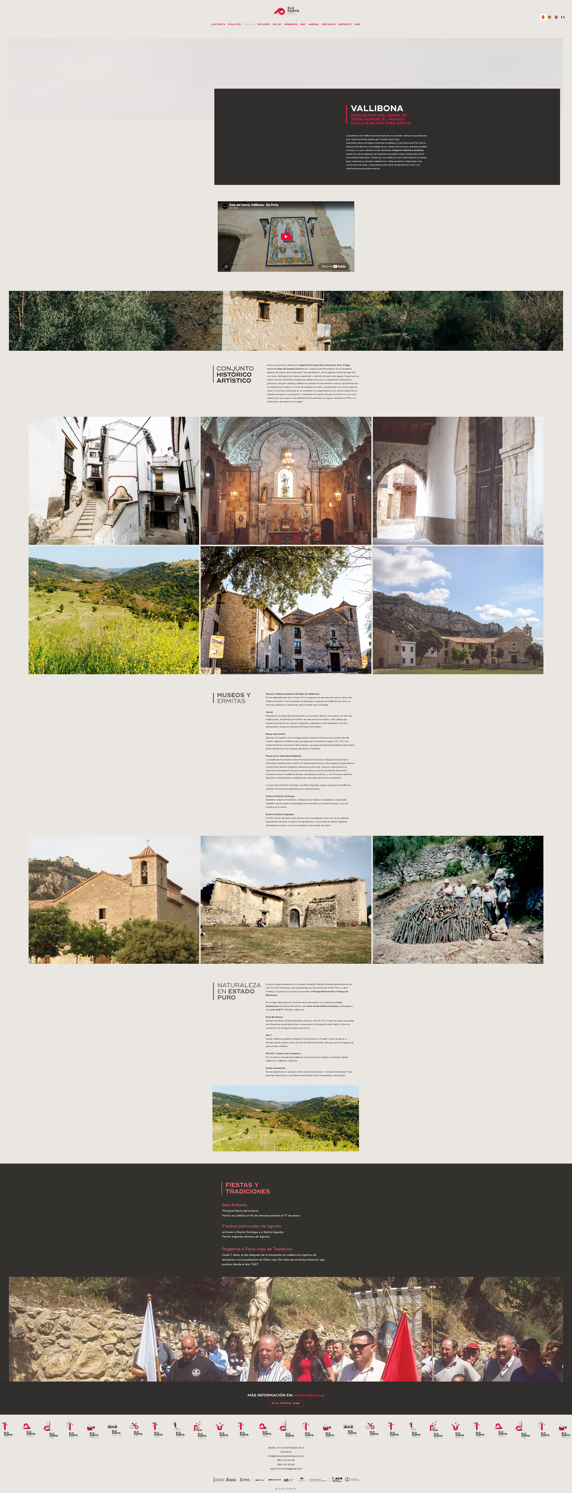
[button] (263, 24)
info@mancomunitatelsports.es (286, 1456)
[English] (556, 17)
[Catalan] (549, 17)
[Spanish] (543, 17)
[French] (562, 17)
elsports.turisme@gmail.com (286, 1468)
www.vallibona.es (309, 1395)
